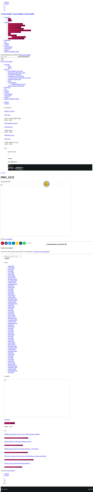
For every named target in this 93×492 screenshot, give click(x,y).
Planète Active (7, 138)
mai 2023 (10, 330)
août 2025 (11, 286)
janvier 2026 (11, 277)
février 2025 (11, 295)
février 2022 (11, 343)
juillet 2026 (11, 268)
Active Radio (11, 470)
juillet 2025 (11, 287)
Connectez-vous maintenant (41, 251)
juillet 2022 (11, 335)
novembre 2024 (12, 300)
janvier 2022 (11, 344)
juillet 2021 (11, 354)
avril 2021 (11, 359)
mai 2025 (10, 290)
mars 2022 (11, 341)
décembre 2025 (12, 279)
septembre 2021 (12, 351)
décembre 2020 (12, 366)
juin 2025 (11, 289)
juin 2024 (11, 308)
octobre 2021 (12, 349)
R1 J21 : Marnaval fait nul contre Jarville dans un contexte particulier (19, 459)
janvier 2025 (11, 297)
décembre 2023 (12, 318)
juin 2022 (11, 336)
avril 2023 (11, 331)
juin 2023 (11, 328)
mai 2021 (10, 357)
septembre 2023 (12, 323)
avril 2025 (11, 292)
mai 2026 (10, 271)
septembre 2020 (12, 370)
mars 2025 (11, 294)
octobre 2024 (12, 302)
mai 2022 (10, 338)
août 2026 (11, 266)
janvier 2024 (11, 317)
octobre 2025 (12, 282)
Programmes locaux (8, 127)
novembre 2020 (12, 367)
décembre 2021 (12, 346)
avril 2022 (11, 339)
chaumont (9, 239)
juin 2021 (11, 356)
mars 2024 (11, 313)
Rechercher (24, 56)
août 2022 (11, 333)
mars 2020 (11, 372)
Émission (7, 419)
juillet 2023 (11, 326)
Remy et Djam (7, 115)
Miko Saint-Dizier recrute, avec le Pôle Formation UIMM (16, 438)
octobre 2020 (12, 369)
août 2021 (11, 353)
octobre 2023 (12, 321)
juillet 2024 (11, 307)
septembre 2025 (12, 284)
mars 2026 (11, 274)
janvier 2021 (11, 364)
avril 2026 (11, 272)
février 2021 (11, 362)
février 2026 (11, 276)
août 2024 (11, 305)
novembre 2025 (12, 281)
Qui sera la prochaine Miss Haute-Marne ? (13, 467)
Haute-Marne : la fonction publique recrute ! (13, 445)
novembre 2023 (12, 320)
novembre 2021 (12, 348)
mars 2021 (11, 361)
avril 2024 (11, 312)
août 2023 (11, 325)
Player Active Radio (25, 55)
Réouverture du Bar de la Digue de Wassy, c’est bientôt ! (16, 452)
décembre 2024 (12, 299)
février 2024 (11, 315)
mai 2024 (10, 310)
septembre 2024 (12, 303)
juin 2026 (11, 269)
